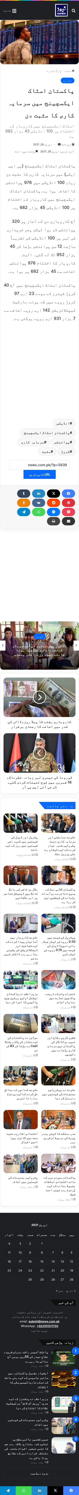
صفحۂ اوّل (65, 71)
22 (42, 1270)
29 (42, 1279)
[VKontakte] (38, 503)
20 (62, 1270)
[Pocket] (68, 512)
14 (53, 1261)
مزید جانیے (39, 1330)
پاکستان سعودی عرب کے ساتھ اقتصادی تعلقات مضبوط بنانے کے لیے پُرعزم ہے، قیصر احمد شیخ (59, 1186)
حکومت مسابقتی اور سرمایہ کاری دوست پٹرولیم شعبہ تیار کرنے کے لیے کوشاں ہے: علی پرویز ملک (59, 845)
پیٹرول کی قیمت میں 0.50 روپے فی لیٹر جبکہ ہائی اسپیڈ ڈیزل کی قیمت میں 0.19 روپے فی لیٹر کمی (58, 945)
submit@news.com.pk (44, 1321)
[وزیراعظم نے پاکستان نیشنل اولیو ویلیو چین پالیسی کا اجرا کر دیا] (21, 979)
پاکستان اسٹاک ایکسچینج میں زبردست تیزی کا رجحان (39, 650)
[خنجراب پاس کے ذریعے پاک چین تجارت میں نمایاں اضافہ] (58, 979)
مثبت (46, 451)
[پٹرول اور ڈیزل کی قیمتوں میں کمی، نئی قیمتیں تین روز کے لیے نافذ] (21, 823)
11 (9, 1252)
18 (9, 1261)
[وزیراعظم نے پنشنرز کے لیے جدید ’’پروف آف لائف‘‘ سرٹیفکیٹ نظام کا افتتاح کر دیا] (64, 1405)
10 (20, 1252)
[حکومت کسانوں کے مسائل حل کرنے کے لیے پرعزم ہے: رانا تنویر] (21, 1075)
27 (62, 1279)
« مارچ (71, 1290)
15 (41, 1261)
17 (20, 1261)
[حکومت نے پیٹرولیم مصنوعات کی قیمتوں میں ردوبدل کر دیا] (58, 1075)
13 (62, 1261)
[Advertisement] (39, 369)
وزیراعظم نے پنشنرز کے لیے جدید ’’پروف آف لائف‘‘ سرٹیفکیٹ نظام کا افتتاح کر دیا (27, 1403)
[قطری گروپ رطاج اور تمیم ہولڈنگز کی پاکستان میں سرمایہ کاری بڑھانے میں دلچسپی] (58, 1023)
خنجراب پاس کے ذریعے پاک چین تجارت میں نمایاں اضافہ (60, 998)
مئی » (60, 1290)
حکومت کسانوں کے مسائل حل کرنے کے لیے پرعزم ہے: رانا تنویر (21, 1094)
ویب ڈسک (66, 144)
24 (20, 1270)
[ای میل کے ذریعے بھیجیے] (68, 521)
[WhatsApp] (38, 512)
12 (71, 1261)
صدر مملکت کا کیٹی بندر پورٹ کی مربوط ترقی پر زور (58, 1138)
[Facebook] (68, 493)
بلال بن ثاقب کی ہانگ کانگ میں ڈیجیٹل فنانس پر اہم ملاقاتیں (21, 893)
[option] (39, 645)
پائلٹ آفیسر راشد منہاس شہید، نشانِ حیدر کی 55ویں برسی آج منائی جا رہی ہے (26, 1356)
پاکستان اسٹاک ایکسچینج (47, 432)
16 (30, 1261)
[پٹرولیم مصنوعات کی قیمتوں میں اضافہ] (21, 1163)
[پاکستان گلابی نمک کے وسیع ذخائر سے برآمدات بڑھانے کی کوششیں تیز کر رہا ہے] (58, 875)
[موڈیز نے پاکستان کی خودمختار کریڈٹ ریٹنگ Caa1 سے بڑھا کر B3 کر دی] (21, 1023)
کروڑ (65, 451)
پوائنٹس (62, 442)
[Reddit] (53, 503)
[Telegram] (23, 512)
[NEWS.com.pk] (61, 10)
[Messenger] (53, 512)
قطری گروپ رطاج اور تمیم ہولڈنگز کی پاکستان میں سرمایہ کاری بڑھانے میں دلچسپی (60, 1046)
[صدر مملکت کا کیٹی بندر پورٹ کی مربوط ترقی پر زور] (58, 1119)
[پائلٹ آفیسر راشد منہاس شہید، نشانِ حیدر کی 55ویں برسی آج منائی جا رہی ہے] (64, 1358)
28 (53, 1279)
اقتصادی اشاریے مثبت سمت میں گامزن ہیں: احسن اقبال (22, 1138)
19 (71, 1270)
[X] (53, 493)
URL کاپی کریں (39, 474)
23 (30, 1270)
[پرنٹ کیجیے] (53, 521)
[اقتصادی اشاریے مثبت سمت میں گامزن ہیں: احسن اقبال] (21, 1119)
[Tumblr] (23, 493)
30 (30, 1279)
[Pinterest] (68, 503)
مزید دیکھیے (40, 1473)
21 (53, 1270)
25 (9, 1270)
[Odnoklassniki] (23, 503)
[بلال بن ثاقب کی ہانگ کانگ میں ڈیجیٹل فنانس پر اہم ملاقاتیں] (21, 875)
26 (71, 1279)
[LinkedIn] (38, 493)
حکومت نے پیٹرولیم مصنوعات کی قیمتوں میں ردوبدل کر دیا (58, 1094)
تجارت (51, 71)
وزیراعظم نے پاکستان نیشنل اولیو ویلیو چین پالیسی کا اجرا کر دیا (21, 998)
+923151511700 (47, 1326)
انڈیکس (63, 423)
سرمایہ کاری (32, 442)
